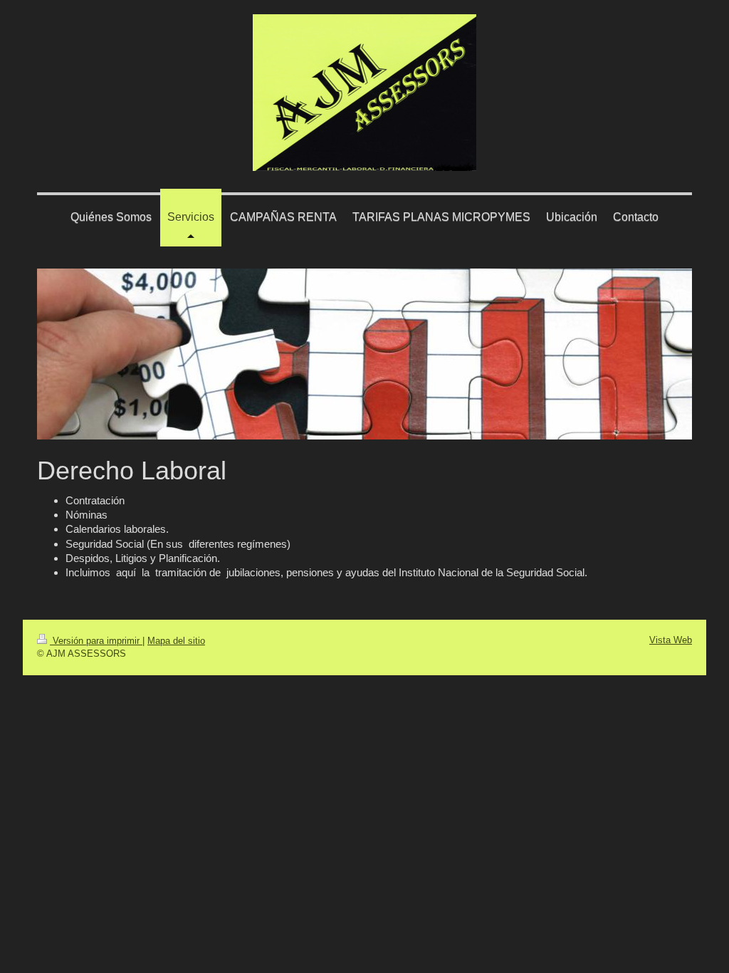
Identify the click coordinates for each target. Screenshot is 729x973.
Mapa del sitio (176, 640)
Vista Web (670, 640)
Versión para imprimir (96, 640)
